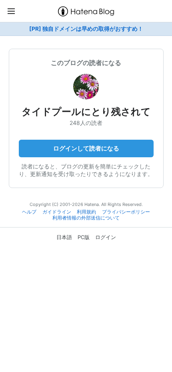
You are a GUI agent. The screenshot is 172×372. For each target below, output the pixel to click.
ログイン (105, 237)
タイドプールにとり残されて (86, 111)
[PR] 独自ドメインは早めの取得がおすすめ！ (86, 29)
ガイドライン (56, 212)
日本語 (64, 237)
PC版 (84, 237)
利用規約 (86, 212)
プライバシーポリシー (126, 212)
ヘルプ (29, 212)
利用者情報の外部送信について (86, 218)
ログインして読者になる (86, 148)
